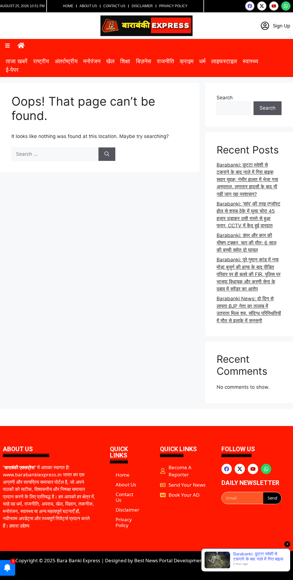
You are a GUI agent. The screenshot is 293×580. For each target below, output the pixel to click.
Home (68, 6)
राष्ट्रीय (41, 61)
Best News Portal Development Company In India (190, 560)
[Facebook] (249, 6)
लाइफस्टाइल (224, 61)
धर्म (202, 61)
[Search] (106, 154)
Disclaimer (142, 6)
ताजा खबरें (16, 61)
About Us (88, 6)
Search (225, 97)
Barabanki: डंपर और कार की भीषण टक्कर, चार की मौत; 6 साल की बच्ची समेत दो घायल (246, 242)
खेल (110, 61)
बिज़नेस (143, 61)
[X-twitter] (261, 6)
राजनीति (165, 61)
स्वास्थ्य (250, 61)
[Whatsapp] (285, 6)
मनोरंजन (91, 61)
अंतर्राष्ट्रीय (66, 61)
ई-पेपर (12, 70)
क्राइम (186, 61)
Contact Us (114, 6)
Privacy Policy (173, 6)
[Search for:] (54, 154)
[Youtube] (273, 6)
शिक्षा (125, 61)
